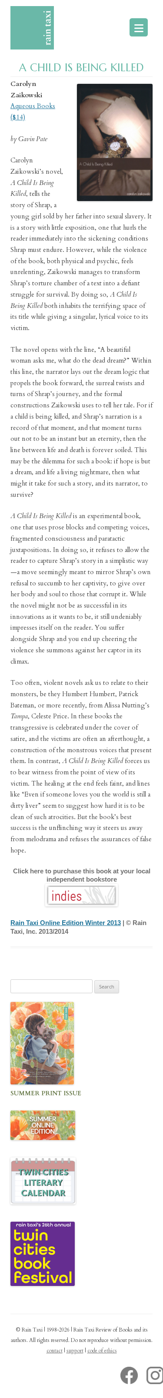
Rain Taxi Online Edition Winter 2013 (65, 922)
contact (55, 1350)
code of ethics (102, 1350)
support (75, 1350)
